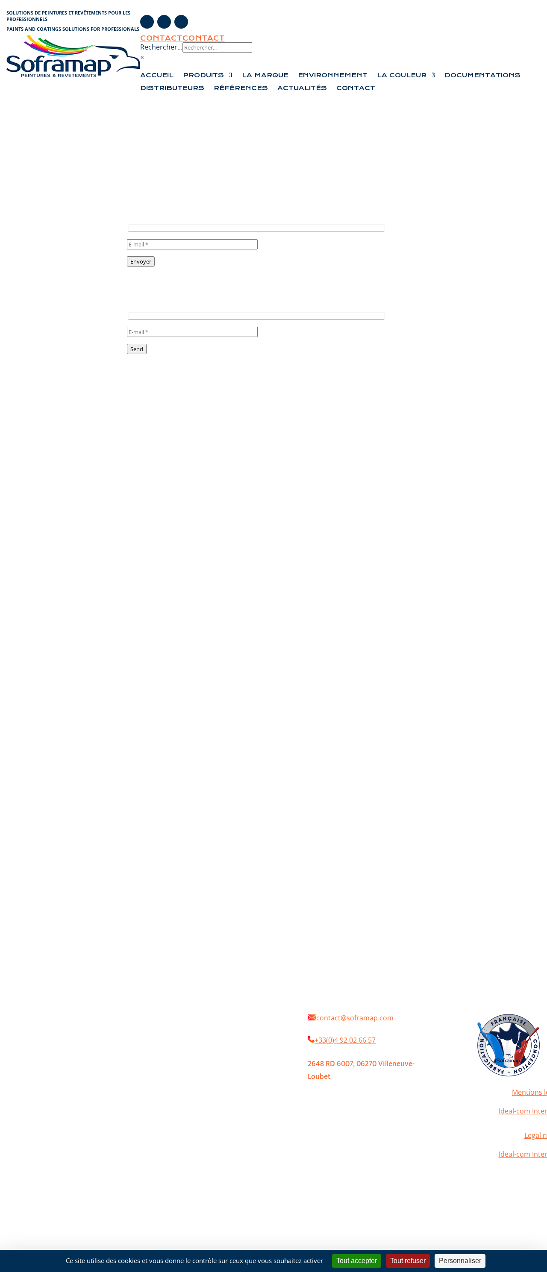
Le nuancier (183, 1065)
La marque (221, 1027)
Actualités (302, 88)
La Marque (265, 75)
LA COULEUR (401, 75)
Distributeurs (172, 88)
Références (241, 88)
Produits (203, 75)
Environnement (333, 75)
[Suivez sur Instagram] (164, 22)
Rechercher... (161, 47)
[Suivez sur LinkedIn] (181, 22)
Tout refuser (408, 1260)
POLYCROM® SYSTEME (196, 1052)
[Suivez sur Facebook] (147, 22)
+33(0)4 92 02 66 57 (345, 1040)
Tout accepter (356, 1260)
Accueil (157, 75)
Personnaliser (460, 1260)
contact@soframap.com (355, 1018)
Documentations (482, 75)
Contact (161, 38)
